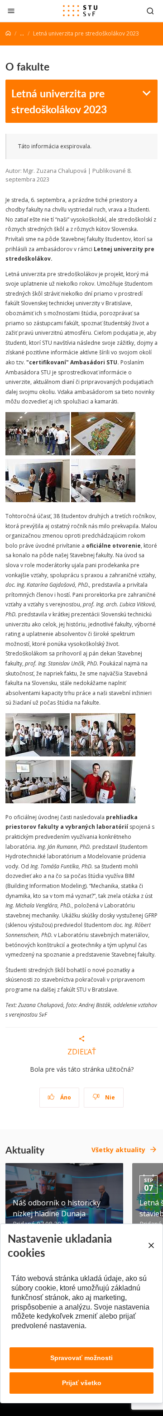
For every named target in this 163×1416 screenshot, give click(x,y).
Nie (109, 1097)
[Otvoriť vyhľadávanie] (150, 10)
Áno (65, 1097)
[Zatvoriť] (11, 10)
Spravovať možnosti (81, 1357)
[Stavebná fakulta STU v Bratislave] (80, 11)
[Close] (151, 1245)
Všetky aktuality (118, 1149)
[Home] (8, 33)
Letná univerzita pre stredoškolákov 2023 (59, 101)
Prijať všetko (81, 1382)
